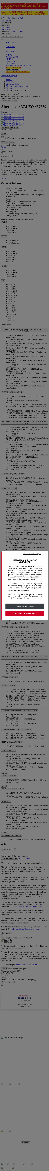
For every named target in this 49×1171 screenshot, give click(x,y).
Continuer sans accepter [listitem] (32, 554)
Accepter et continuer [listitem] (24, 614)
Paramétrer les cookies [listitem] (25, 606)
